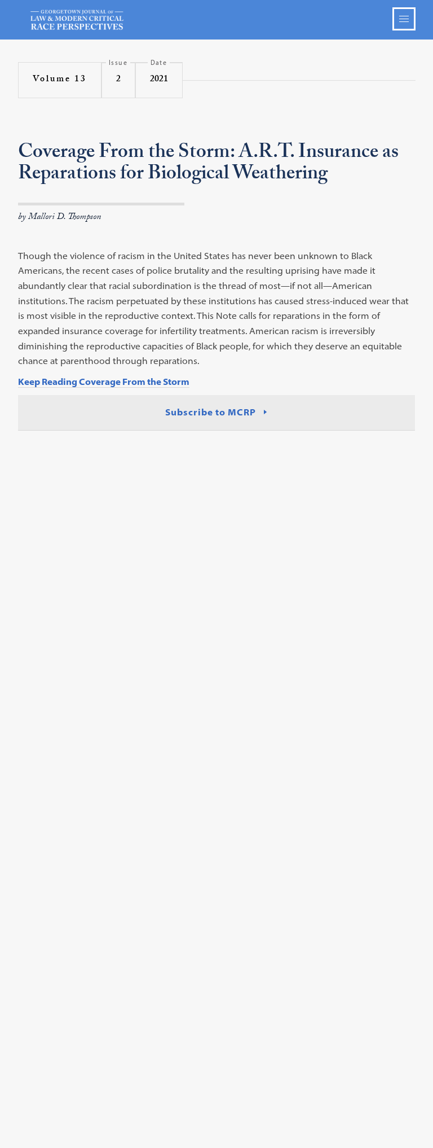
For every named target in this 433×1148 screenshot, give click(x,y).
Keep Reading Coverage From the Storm (103, 381)
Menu (404, 18)
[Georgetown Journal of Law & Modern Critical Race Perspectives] (217, 19)
